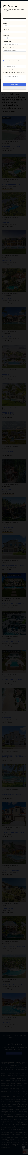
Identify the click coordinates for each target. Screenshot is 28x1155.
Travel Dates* (6, 53)
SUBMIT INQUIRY (14, 84)
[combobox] (14, 50)
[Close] (25, 4)
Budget (4, 64)
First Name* (5, 17)
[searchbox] (14, 50)
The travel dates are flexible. (10, 61)
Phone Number (6, 35)
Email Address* (6, 29)
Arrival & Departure (20, 57)
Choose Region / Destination (9, 47)
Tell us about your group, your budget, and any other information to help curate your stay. (14, 73)
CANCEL (14, 88)
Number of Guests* (7, 41)
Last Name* (5, 23)
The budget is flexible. (9, 69)
